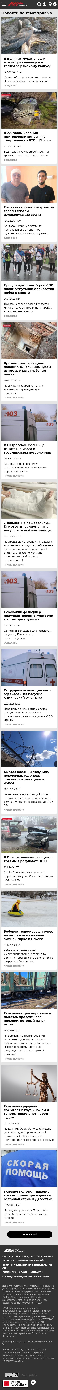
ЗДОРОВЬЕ (10, 238)
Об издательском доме (18, 1256)
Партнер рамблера (29, 1375)
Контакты (36, 1272)
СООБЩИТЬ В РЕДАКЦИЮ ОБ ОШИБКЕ (25, 1276)
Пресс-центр (45, 1256)
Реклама (8, 1260)
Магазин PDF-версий (30, 1260)
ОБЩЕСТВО (10, 86)
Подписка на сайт (14, 1272)
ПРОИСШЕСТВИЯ (14, 398)
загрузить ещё (30, 1234)
